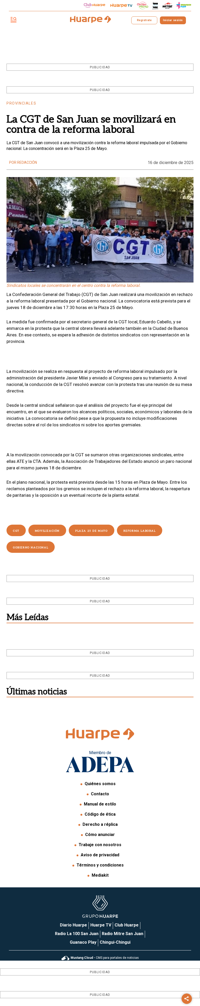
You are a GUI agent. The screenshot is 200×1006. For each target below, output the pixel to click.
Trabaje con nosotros (100, 844)
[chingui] (142, 5)
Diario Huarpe (73, 925)
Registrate (144, 20)
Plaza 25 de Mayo (91, 530)
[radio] (167, 5)
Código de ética (100, 814)
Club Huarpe (127, 925)
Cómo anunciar (100, 834)
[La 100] (155, 5)
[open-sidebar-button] (13, 20)
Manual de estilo (100, 804)
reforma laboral (139, 530)
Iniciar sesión (173, 20)
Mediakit (100, 875)
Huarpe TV (100, 925)
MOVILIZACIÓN (47, 530)
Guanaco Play (83, 942)
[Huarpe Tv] (121, 5)
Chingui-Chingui (115, 942)
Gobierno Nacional (30, 547)
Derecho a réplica (100, 824)
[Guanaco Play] (184, 5)
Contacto (100, 793)
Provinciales (21, 103)
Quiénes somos (100, 783)
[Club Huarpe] (94, 5)
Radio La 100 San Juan (76, 933)
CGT (16, 530)
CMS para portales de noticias (105, 958)
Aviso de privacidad (100, 854)
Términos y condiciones (100, 865)
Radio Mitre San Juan (122, 933)
